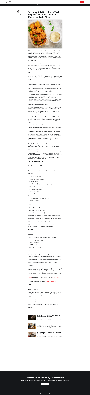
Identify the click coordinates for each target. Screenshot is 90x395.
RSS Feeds (29, 391)
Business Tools (40, 391)
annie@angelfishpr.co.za (46, 286)
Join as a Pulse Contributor (40, 393)
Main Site (21, 391)
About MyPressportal (60, 391)
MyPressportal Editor (21, 14)
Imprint (55, 391)
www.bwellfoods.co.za (51, 281)
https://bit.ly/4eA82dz (56, 277)
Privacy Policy (51, 391)
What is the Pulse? (67, 391)
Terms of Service (45, 391)
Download (30, 277)
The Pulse (25, 391)
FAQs (32, 391)
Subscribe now (45, 383)
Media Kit (35, 391)
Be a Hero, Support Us (51, 393)
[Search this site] (74, 2)
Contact (45, 393)
